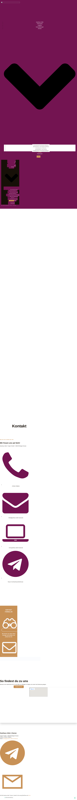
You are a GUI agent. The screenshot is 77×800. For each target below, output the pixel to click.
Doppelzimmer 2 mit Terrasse (41, 149)
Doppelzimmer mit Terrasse (41, 148)
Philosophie (40, 23)
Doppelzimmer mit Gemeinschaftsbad (41, 145)
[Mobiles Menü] (38, 157)
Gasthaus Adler (39, 22)
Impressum (39, 153)
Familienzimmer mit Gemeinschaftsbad (40, 150)
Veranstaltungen (40, 27)
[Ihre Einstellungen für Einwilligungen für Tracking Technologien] (75, 798)
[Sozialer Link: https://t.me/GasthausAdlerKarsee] (13, 766)
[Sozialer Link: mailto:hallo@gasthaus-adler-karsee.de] (13, 793)
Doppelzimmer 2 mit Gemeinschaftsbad (41, 146)
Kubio (29, 795)
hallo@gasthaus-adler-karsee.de (10, 738)
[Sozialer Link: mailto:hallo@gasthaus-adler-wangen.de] (10, 654)
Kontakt (40, 152)
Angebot (40, 25)
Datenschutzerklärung (9, 797)
